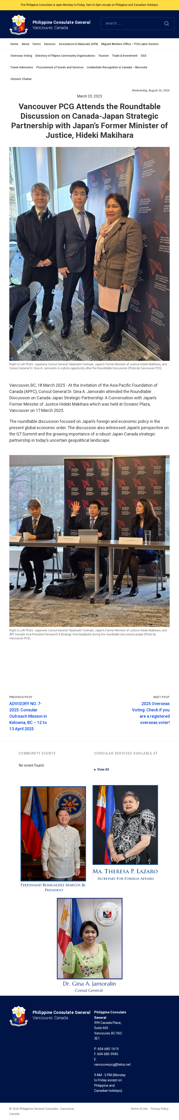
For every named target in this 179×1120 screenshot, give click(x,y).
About (25, 44)
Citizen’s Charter (21, 79)
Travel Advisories (21, 67)
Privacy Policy (160, 1108)
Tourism (103, 55)
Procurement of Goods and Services (60, 67)
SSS (143, 55)
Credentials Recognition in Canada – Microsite (117, 67)
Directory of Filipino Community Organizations (65, 55)
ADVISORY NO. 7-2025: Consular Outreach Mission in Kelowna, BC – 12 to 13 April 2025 (28, 716)
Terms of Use (139, 1108)
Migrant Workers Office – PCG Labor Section (129, 44)
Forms (37, 44)
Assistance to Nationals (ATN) (78, 44)
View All (101, 769)
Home (14, 44)
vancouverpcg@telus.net (112, 1064)
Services (49, 44)
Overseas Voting (21, 55)
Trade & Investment (125, 55)
